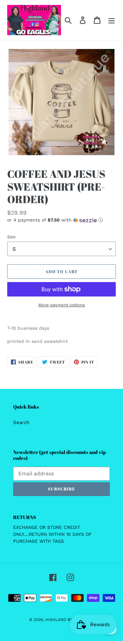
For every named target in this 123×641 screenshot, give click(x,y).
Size (11, 236)
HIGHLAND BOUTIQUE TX (69, 619)
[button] (61, 220)
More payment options (61, 304)
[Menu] (111, 20)
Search (21, 422)
